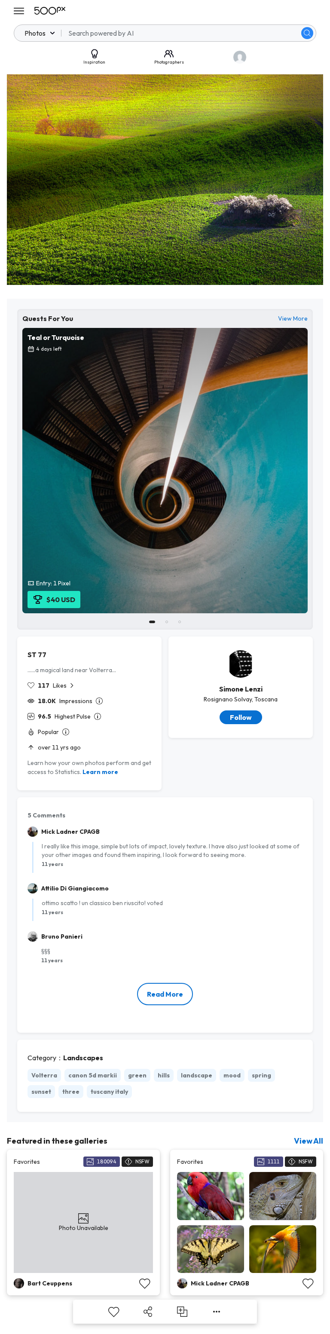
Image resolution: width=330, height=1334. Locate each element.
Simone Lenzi (241, 689)
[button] (307, 33)
